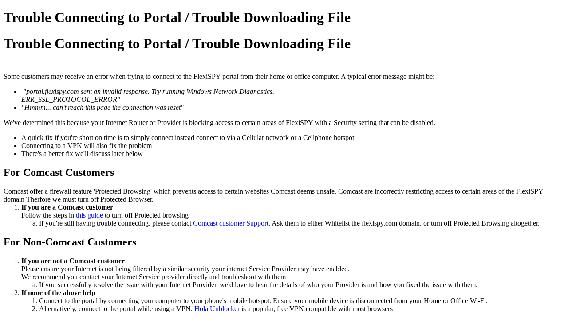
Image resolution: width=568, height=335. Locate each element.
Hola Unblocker (217, 308)
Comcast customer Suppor (230, 223)
